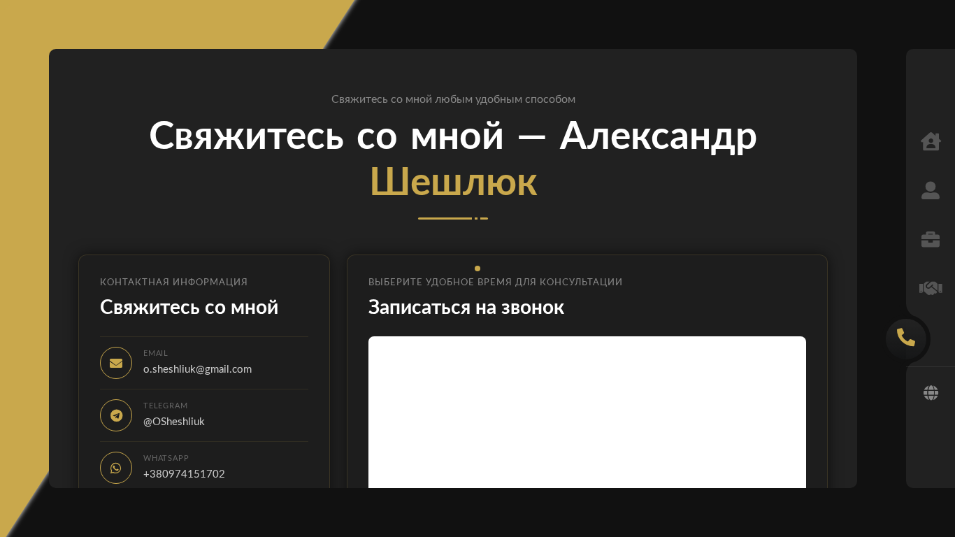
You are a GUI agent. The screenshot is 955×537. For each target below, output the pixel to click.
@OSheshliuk (174, 422)
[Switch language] (930, 394)
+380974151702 (184, 474)
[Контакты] (906, 339)
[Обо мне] (930, 192)
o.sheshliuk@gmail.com (197, 369)
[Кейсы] (930, 241)
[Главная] (930, 143)
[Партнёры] (930, 290)
